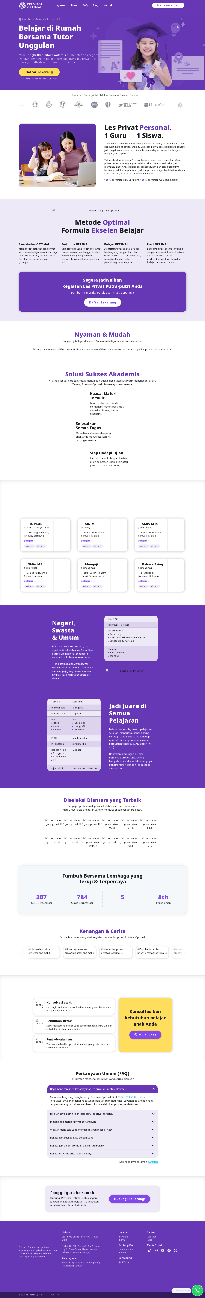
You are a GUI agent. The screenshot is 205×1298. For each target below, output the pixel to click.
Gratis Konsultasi (168, 5)
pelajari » (29, 540)
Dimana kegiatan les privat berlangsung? (74, 1121)
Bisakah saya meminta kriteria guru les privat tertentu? (82, 1113)
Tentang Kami (126, 1249)
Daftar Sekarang (39, 72)
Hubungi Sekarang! (129, 1199)
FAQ (85, 5)
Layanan (61, 5)
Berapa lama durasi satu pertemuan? (71, 1137)
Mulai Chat (147, 1035)
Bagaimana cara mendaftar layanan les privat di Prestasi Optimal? (88, 1089)
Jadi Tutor (124, 1262)
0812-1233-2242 (126, 1097)
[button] (174, 1290)
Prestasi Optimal (35, 1294)
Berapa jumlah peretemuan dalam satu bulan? (77, 1145)
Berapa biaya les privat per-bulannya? (72, 1153)
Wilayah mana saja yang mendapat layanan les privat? (81, 1129)
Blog (95, 5)
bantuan (153, 1161)
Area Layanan (52, 1294)
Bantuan (152, 1236)
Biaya (74, 5)
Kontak (108, 5)
